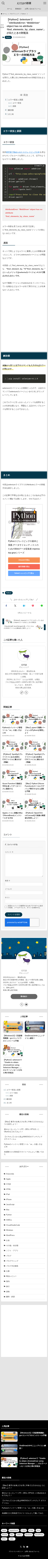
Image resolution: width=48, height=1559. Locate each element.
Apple (8, 1179)
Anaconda (10, 1174)
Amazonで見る (24, 560)
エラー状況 (17, 103)
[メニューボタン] (45, 3)
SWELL (9, 1220)
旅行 (8, 1286)
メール (8, 889)
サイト (7, 897)
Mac (7, 1210)
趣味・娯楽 (10, 1297)
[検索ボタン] (3, 3)
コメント (9, 852)
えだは (24, 665)
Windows (9, 1230)
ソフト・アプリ (12, 1251)
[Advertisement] (24, 319)
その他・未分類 (12, 1246)
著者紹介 (24, 996)
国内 (8, 1281)
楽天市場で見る (24, 567)
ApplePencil (13, 1530)
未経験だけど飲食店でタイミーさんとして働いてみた (24, 1153)
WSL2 (4, 1539)
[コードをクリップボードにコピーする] (43, 170)
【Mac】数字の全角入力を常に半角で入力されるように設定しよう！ (24, 1123)
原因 (14, 106)
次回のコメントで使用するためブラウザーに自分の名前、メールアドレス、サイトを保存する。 (25, 906)
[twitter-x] (26, 692)
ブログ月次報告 (12, 1266)
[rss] (24, 1547)
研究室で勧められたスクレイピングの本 (23, 152)
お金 (8, 1240)
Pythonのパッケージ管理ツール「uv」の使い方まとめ (23, 1145)
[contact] (26, 1004)
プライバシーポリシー (16, 1551)
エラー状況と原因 (15, 100)
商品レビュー (11, 1276)
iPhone (8, 1199)
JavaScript (10, 1204)
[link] (21, 692)
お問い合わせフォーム (32, 1551)
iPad (8, 1194)
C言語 (8, 1184)
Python (8, 37)
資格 (8, 1292)
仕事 (8, 1271)
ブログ (8, 1256)
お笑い (12, 1539)
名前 (7, 880)
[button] (6, 606)
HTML (8, 1189)
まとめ (11, 114)
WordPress (10, 1235)
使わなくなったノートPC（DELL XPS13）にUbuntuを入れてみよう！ (21, 1130)
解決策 (11, 110)
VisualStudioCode (13, 1225)
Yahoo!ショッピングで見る (24, 573)
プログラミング (12, 1261)
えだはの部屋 (24, 3)
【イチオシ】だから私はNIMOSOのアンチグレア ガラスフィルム (23, 1138)
